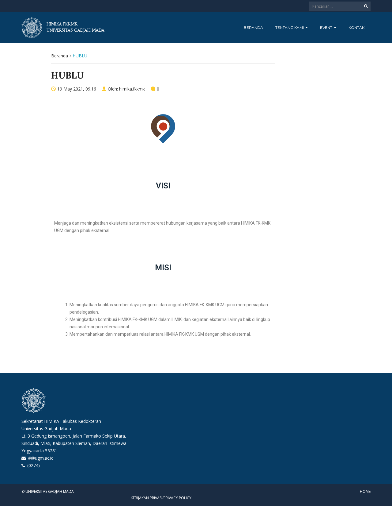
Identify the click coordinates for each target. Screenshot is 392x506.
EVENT (326, 27)
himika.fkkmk (132, 89)
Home (365, 491)
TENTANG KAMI (290, 27)
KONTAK (356, 27)
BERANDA (253, 27)
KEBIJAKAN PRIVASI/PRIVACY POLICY (161, 497)
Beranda (59, 56)
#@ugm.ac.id (41, 458)
